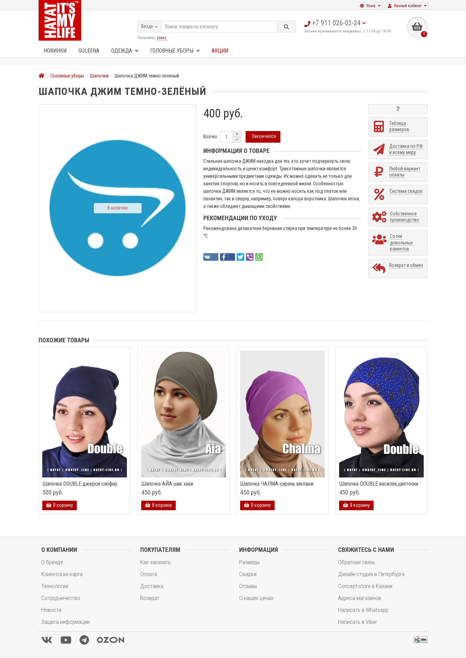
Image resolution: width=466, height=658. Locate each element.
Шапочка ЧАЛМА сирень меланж (277, 484)
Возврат (149, 598)
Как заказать (155, 562)
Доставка (151, 586)
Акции (220, 50)
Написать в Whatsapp (363, 609)
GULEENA (88, 50)
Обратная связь (356, 562)
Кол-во (210, 136)
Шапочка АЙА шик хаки (167, 484)
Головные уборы (172, 50)
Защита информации (65, 621)
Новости (51, 609)
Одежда (122, 50)
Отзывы (248, 586)
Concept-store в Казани (365, 586)
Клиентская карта (62, 574)
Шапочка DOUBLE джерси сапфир (79, 484)
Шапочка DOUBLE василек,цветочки (378, 484)
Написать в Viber (357, 621)
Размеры (249, 562)
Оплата (148, 574)
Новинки (55, 50)
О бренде (52, 562)
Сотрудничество (60, 598)
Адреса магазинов (359, 598)
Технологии (54, 586)
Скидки (248, 574)
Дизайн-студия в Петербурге (371, 574)
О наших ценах (256, 598)
